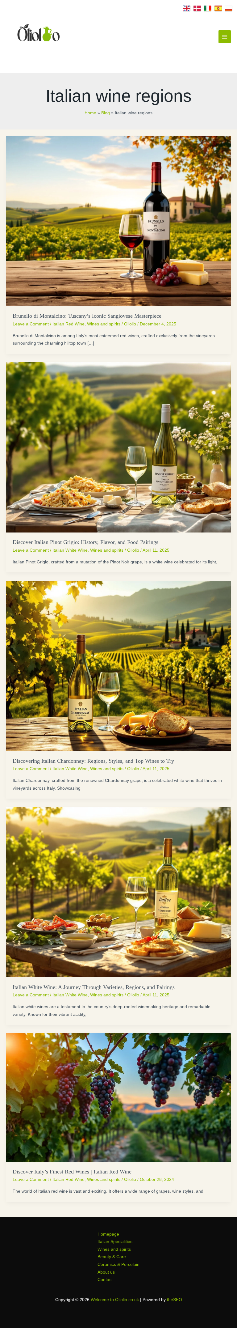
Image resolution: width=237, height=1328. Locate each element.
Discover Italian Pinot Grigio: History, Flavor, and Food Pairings (85, 542)
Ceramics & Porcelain (118, 1264)
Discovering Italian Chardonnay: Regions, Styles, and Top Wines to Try (93, 761)
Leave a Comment (31, 324)
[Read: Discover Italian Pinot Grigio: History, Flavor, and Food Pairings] (118, 447)
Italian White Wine (70, 550)
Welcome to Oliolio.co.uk (115, 1299)
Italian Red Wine (68, 324)
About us (106, 1272)
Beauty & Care (112, 1256)
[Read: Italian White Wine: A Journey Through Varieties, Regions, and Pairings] (118, 891)
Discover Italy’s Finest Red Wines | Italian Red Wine (72, 1172)
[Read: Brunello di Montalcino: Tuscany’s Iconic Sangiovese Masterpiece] (118, 221)
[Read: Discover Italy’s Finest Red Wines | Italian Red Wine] (118, 1097)
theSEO (174, 1299)
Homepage (108, 1234)
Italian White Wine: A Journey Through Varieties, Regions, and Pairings (94, 987)
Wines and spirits (103, 324)
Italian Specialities (115, 1241)
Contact (105, 1279)
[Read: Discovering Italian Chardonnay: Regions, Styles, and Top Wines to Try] (118, 665)
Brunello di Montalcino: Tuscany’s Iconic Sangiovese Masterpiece (87, 316)
